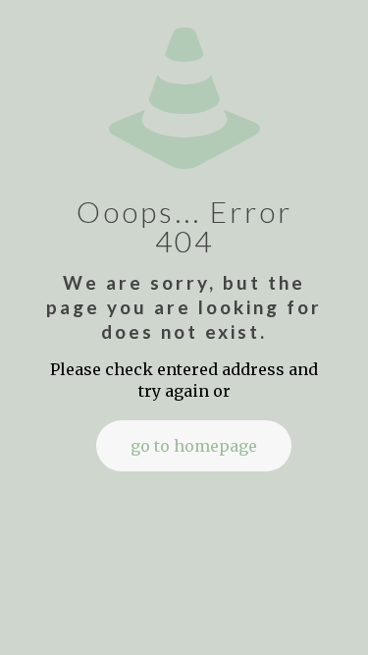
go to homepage (194, 446)
